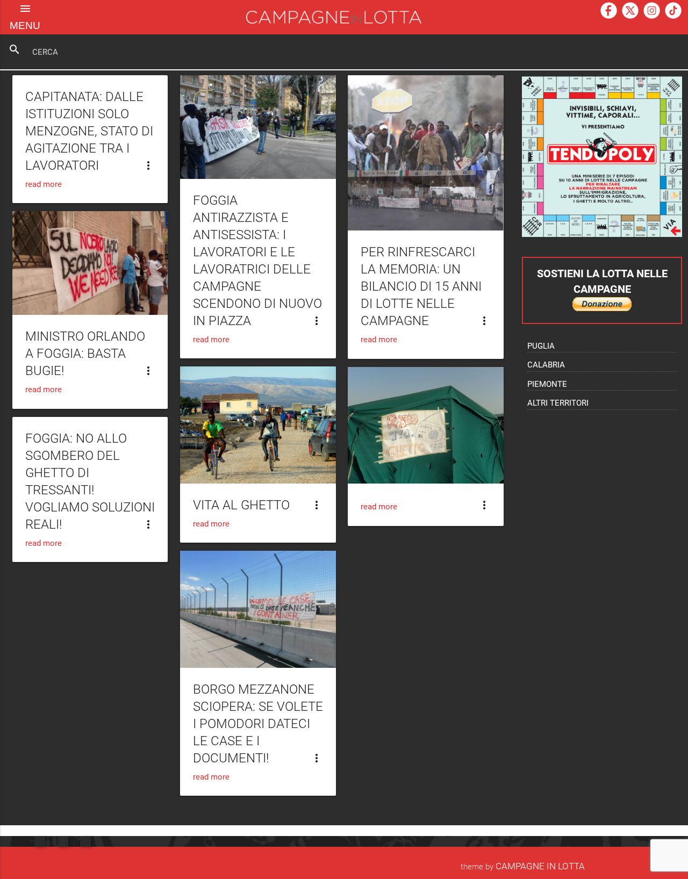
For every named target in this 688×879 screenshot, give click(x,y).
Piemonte (547, 384)
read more (43, 184)
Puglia (541, 346)
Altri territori (558, 403)
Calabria (546, 365)
